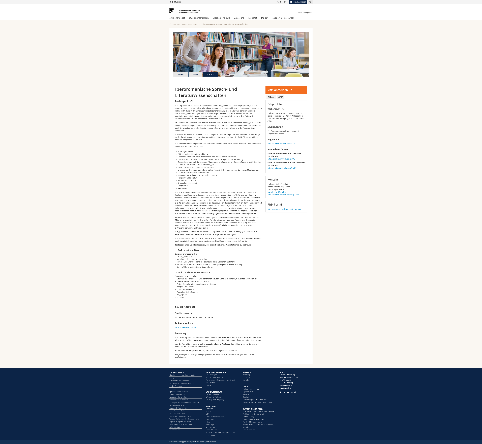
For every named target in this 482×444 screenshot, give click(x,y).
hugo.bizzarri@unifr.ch (277, 192)
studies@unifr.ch (286, 385)
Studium (177, 2)
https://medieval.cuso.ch (185, 327)
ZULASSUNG (211, 406)
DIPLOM (246, 387)
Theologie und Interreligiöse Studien (182, 375)
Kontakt (246, 380)
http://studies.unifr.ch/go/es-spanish (283, 194)
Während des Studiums (214, 377)
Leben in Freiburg (212, 394)
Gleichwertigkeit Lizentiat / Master (255, 399)
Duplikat (246, 397)
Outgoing (246, 377)
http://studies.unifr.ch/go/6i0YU (281, 159)
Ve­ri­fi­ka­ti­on (247, 394)
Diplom (264, 17)
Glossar (209, 385)
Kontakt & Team (212, 430)
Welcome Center (212, 427)
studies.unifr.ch (286, 388)
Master (196, 74)
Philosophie (173, 389)
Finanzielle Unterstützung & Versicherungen (259, 411)
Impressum (187, 442)
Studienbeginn (211, 375)
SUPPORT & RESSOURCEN (253, 409)
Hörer (208, 422)
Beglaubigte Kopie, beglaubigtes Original (258, 402)
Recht (171, 378)
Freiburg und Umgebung (215, 399)
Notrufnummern (249, 430)
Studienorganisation (199, 17)
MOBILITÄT (247, 372)
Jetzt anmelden (277, 90)
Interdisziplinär (174, 430)
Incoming (246, 375)
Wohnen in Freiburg (213, 397)
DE (281, 2)
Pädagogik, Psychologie (178, 408)
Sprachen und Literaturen (191, 24)
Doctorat (176, 24)
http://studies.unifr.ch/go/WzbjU (281, 168)
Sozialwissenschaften (177, 405)
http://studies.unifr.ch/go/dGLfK (281, 143)
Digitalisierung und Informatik (180, 421)
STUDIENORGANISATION (216, 372)
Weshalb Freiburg (221, 17)
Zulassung (239, 17)
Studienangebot (305, 12)
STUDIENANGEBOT (176, 372)
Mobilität (252, 17)
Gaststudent (210, 419)
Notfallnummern (211, 442)
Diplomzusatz (248, 392)
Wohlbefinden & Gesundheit (253, 414)
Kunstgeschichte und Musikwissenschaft (184, 402)
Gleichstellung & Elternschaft (253, 419)
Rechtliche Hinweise (198, 442)
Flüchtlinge (210, 424)
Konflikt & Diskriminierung (252, 422)
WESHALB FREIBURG (214, 392)
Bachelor (181, 74)
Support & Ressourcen (283, 17)
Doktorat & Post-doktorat (215, 416)
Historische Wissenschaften (179, 400)
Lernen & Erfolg (248, 416)
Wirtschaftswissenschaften (179, 381)
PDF (281, 97)
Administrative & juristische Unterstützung (258, 424)
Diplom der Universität (251, 389)
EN (285, 2)
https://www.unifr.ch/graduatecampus (284, 209)
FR (278, 2)
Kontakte (246, 427)
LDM (207, 414)
